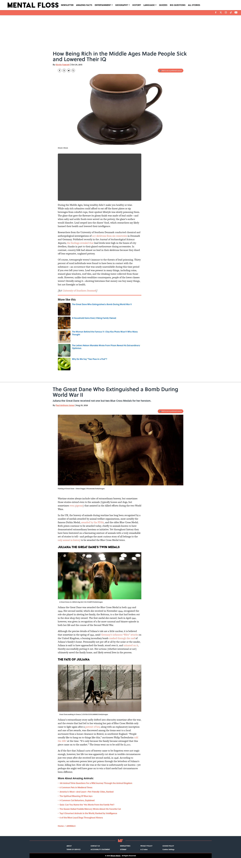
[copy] (73, 70)
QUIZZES (163, 5)
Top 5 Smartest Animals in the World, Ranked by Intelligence (88, 813)
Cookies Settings (168, 849)
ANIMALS (71, 825)
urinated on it (131, 645)
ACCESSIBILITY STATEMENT (100, 849)
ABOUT (69, 846)
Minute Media (115, 855)
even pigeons (76, 505)
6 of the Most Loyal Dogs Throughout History (81, 817)
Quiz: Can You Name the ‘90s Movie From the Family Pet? (87, 804)
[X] (221, 12)
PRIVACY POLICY (146, 846)
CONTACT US (95, 846)
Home (61, 825)
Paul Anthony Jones (65, 405)
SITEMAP (123, 849)
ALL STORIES (194, 5)
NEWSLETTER (67, 5)
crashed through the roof (122, 638)
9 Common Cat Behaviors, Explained (77, 800)
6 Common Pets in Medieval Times (76, 787)
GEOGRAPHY (121, 5)
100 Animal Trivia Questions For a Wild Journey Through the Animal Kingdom (96, 783)
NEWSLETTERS (125, 846)
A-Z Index (144, 849)
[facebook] (215, 12)
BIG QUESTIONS (177, 5)
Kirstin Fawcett (63, 64)
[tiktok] (231, 12)
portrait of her (92, 727)
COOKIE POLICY (168, 846)
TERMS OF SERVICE (73, 849)
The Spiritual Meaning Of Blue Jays (76, 796)
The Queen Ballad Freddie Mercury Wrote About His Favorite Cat (90, 808)
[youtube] (236, 12)
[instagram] (226, 12)
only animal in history (69, 540)
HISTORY (136, 5)
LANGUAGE (149, 5)
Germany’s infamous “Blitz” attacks (119, 634)
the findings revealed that (80, 243)
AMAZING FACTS (84, 5)
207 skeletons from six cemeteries (109, 236)
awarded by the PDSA (92, 522)
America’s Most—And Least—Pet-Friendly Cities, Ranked (86, 791)
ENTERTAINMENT (103, 5)
